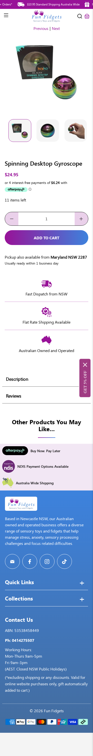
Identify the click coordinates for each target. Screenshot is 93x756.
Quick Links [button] (19, 583)
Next (56, 28)
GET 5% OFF (85, 382)
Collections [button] (19, 599)
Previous (40, 28)
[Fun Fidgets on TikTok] (64, 561)
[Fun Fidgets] (46, 16)
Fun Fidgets (54, 711)
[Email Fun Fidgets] (12, 561)
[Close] (85, 365)
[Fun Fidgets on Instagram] (47, 561)
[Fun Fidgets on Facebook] (29, 561)
